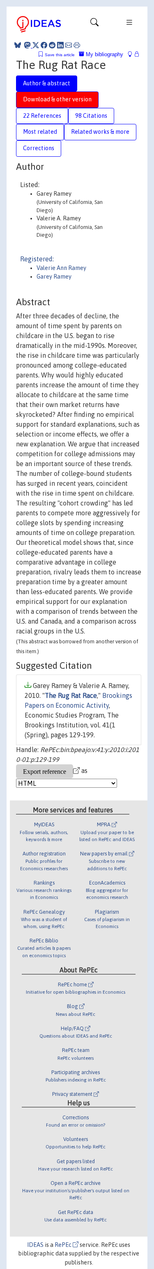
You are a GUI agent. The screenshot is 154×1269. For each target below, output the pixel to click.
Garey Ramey (54, 276)
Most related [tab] (40, 131)
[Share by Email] (68, 45)
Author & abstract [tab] (46, 83)
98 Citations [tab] (91, 115)
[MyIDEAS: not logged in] (132, 54)
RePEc (64, 1245)
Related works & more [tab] (100, 131)
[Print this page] (77, 45)
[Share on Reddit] (52, 45)
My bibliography (103, 54)
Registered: (37, 259)
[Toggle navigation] (94, 24)
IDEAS (35, 1245)
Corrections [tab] (38, 148)
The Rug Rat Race (71, 695)
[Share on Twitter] (35, 45)
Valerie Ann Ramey (61, 268)
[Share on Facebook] (44, 45)
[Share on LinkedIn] (60, 45)
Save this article (60, 55)
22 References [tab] (42, 115)
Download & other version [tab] (57, 99)
